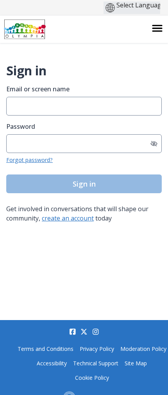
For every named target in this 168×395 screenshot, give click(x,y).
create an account (68, 218)
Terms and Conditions (45, 348)
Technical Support (95, 363)
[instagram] (95, 331)
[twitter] (84, 331)
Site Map (136, 363)
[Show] (154, 143)
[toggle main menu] (157, 28)
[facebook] (72, 331)
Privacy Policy (97, 348)
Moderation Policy (143, 348)
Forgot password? (29, 160)
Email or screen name (38, 89)
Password (20, 126)
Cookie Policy (92, 377)
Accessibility (52, 363)
